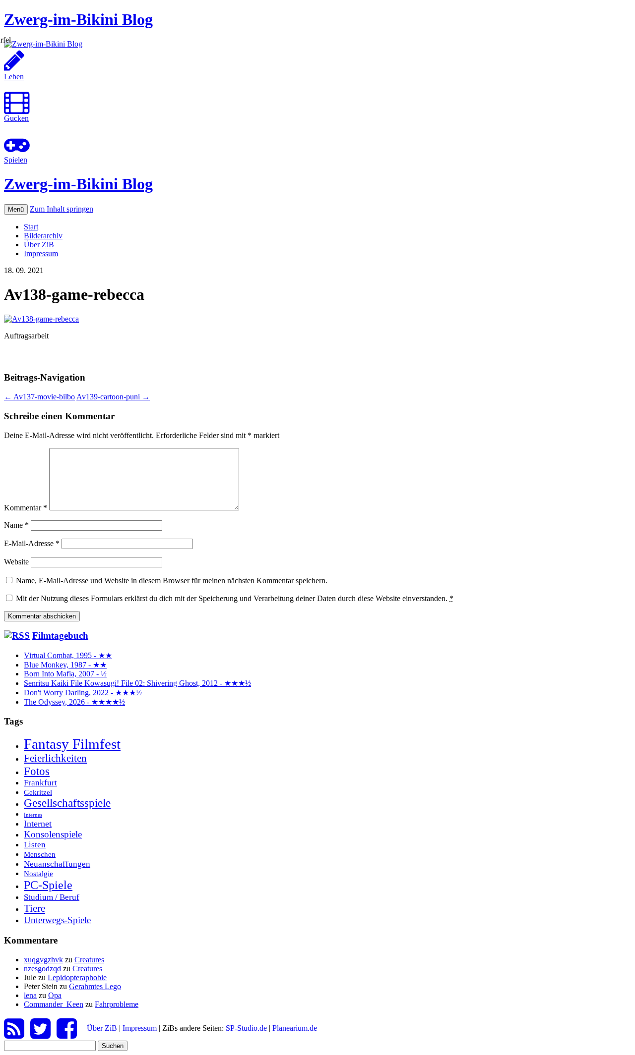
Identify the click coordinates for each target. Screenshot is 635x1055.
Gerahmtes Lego (95, 986)
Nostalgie (38, 873)
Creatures (89, 959)
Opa (55, 995)
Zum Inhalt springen (61, 209)
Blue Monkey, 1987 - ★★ (65, 665)
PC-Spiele (48, 884)
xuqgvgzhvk (43, 959)
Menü (16, 209)
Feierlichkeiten (55, 758)
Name (16, 525)
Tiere (34, 908)
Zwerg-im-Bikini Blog (78, 19)
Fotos (37, 771)
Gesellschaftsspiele (67, 803)
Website (16, 561)
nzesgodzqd (42, 968)
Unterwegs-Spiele (57, 920)
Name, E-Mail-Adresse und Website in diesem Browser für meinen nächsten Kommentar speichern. (171, 580)
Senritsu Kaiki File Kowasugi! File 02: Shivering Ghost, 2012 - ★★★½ (137, 683)
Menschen (40, 854)
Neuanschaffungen (57, 864)
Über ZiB (39, 244)
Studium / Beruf (51, 897)
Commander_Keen (53, 1004)
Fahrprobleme (116, 1004)
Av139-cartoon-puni (113, 396)
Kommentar (25, 507)
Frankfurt (40, 782)
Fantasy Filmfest (72, 744)
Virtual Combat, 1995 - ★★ (68, 655)
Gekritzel (38, 792)
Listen (35, 844)
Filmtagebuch (60, 635)
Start (31, 226)
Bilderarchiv (43, 235)
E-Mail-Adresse (32, 543)
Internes (33, 815)
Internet (38, 824)
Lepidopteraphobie (77, 977)
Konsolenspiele (53, 834)
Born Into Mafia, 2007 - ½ (65, 673)
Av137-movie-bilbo (39, 396)
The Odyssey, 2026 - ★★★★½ (74, 702)
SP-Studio (246, 1027)
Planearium (294, 1027)
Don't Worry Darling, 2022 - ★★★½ (83, 692)
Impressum (41, 253)
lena (30, 995)
